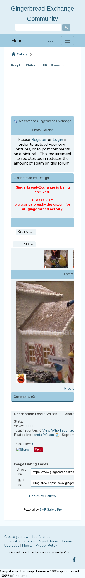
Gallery (22, 54)
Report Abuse (48, 541)
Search (27, 232)
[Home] (13, 54)
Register (39, 139)
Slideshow (24, 244)
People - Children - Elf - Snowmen (38, 65)
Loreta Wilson (43, 435)
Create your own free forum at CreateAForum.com (28, 539)
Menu (17, 40)
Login (52, 40)
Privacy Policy (46, 545)
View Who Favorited (58, 430)
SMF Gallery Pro (51, 509)
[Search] (66, 27)
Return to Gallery (42, 496)
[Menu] (67, 40)
